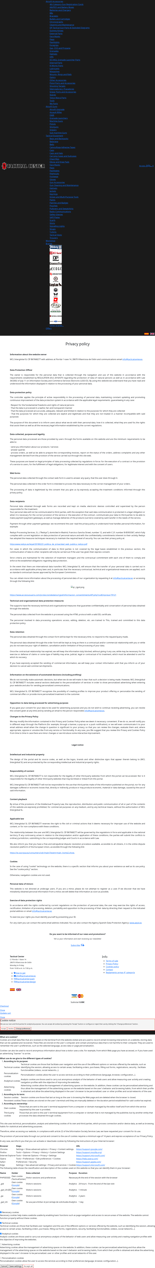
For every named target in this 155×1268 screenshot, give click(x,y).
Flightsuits (54, 173)
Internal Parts (56, 62)
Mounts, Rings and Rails (61, 74)
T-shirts (53, 232)
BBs (51, 13)
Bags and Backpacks (59, 138)
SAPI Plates (55, 217)
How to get (20, 973)
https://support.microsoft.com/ (90, 1155)
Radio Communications (60, 211)
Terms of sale (112, 961)
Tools (52, 100)
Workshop (50, 240)
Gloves (53, 179)
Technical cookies (10, 1223)
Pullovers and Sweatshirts (61, 208)
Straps (53, 229)
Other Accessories (58, 80)
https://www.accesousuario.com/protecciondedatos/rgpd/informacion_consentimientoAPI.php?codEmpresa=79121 (63, 595)
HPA (51, 57)
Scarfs (52, 220)
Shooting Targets (57, 86)
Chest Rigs (54, 159)
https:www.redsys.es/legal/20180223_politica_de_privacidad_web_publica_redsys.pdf (48, 544)
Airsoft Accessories (54, 1)
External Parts (56, 33)
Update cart (5, 1013)
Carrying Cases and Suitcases (63, 156)
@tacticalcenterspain (25, 979)
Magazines (55, 71)
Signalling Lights (57, 226)
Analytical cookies (10, 1233)
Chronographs (56, 22)
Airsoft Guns (51, 106)
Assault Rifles (56, 112)
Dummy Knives (56, 30)
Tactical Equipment (54, 135)
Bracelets (54, 16)
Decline (11, 1028)
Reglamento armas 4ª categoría (120, 972)
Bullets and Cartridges (60, 19)
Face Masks (55, 36)
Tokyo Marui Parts (58, 97)
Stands (53, 95)
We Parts (54, 103)
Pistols (53, 124)
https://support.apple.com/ (88, 1162)
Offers (49, 328)
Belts (52, 144)
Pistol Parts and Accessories (62, 83)
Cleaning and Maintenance (62, 24)
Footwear (54, 176)
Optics (53, 77)
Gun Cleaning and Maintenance (64, 185)
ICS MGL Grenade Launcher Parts (65, 59)
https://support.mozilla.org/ (89, 1152)
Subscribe (75, 945)
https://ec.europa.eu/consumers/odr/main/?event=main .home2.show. (42, 852)
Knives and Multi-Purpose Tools (64, 197)
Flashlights (54, 42)
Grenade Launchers (59, 118)
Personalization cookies (13, 1258)
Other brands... (57, 325)
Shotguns (54, 127)
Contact (109, 969)
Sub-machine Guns (58, 132)
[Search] (149, 165)
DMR (52, 115)
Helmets (53, 54)
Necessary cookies (10, 1212)
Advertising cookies (11, 1244)
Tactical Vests (56, 235)
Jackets (53, 191)
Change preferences (23, 1028)
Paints (52, 200)
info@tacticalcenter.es (132, 359)
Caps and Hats (56, 153)
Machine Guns (56, 121)
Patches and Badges (59, 202)
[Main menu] (41, 165)
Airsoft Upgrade (57, 109)
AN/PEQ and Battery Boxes (62, 7)
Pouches (54, 205)
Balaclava (54, 141)
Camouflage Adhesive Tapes (62, 147)
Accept (3, 1028)
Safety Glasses (56, 214)
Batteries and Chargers (60, 10)
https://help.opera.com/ (87, 1158)
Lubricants (54, 68)
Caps (52, 150)
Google (15, 1185)
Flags (52, 39)
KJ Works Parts (56, 65)
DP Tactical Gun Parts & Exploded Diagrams (70, 27)
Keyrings (54, 194)
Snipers (53, 130)
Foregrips (54, 45)
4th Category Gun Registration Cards (66, 4)
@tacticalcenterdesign (26, 981)
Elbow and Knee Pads (59, 162)
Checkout (4, 1006)
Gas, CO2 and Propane (60, 48)
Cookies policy (112, 966)
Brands (49, 243)
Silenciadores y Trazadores (62, 89)
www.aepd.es (136, 922)
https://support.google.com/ (89, 1149)
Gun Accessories (57, 182)
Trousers (54, 238)
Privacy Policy (112, 963)
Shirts (52, 223)
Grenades (54, 51)
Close (2, 1010)
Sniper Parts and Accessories (63, 92)
